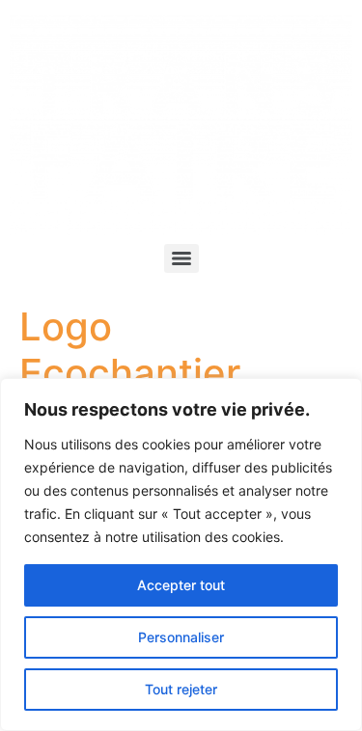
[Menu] (181, 258)
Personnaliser (181, 637)
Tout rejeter (181, 689)
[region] (181, 554)
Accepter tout (181, 585)
